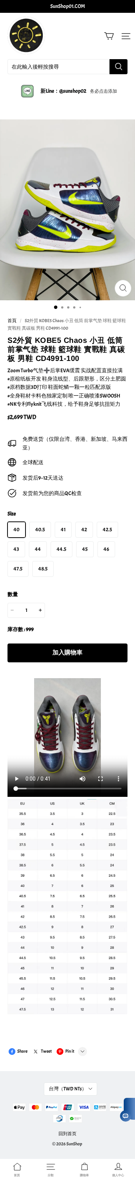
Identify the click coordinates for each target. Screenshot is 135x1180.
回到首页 (67, 1134)
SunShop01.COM (67, 6)
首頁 (12, 321)
